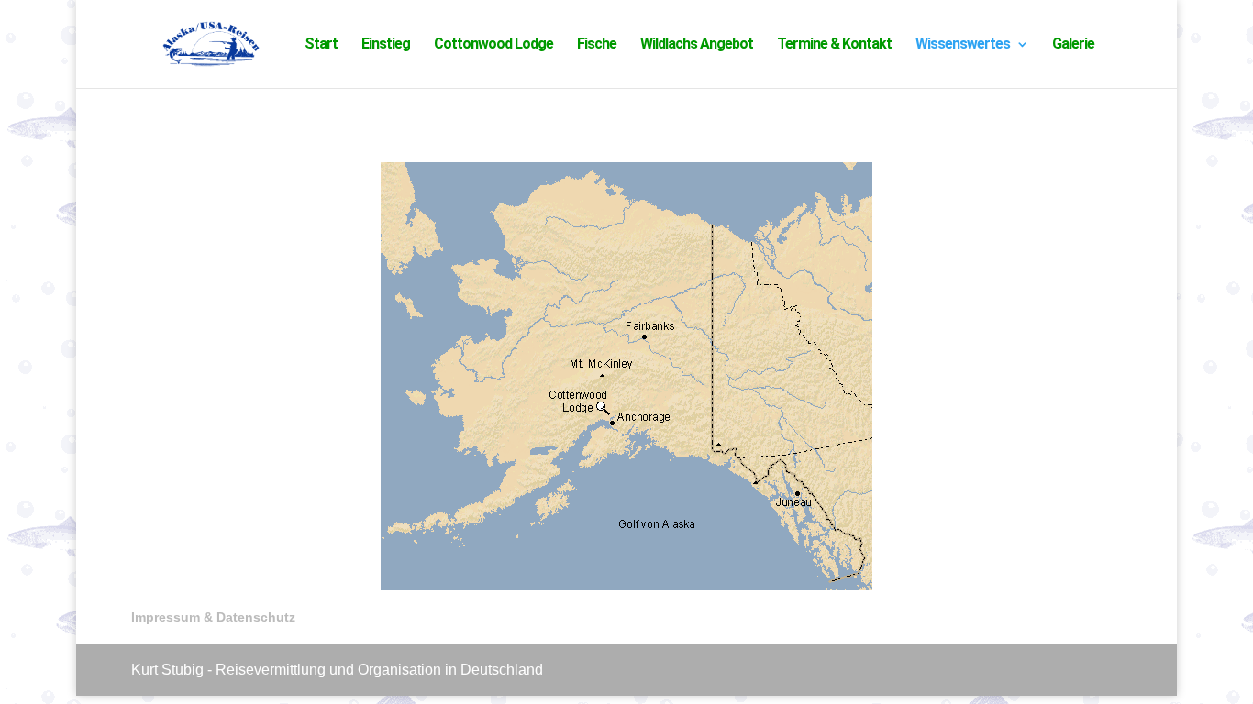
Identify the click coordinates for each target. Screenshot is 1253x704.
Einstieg (385, 45)
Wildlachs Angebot (696, 45)
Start (321, 45)
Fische (596, 45)
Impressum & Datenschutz (213, 617)
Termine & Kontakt (834, 45)
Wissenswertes (962, 45)
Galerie (1073, 45)
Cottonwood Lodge (493, 45)
